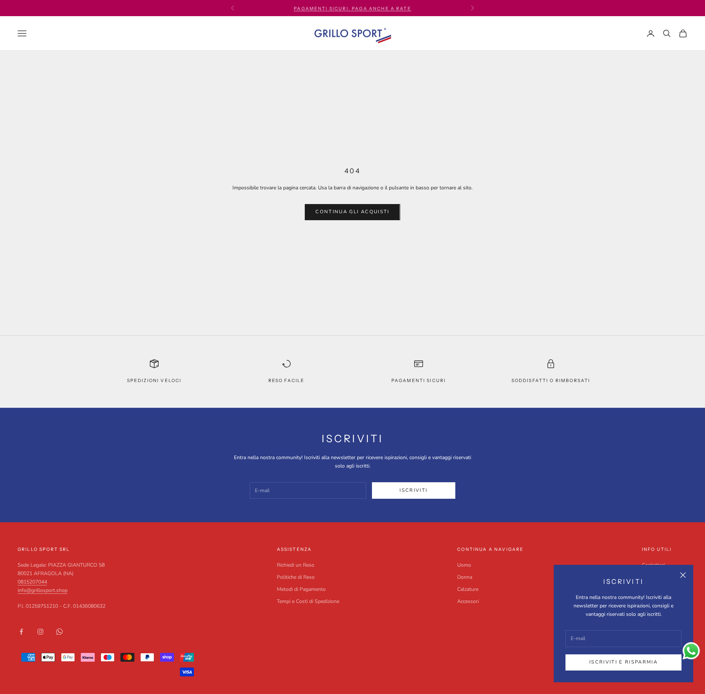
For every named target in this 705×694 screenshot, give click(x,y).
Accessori (468, 601)
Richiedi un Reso (295, 565)
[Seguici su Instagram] (40, 631)
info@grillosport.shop (43, 590)
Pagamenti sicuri (418, 380)
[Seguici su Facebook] (21, 631)
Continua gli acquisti (352, 211)
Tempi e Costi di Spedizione (308, 601)
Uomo (464, 565)
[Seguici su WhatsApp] (59, 631)
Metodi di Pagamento (301, 589)
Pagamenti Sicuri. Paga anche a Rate (352, 8)
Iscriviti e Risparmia (623, 662)
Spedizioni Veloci (154, 380)
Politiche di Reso (296, 577)
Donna (464, 577)
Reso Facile (286, 380)
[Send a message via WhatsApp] (691, 651)
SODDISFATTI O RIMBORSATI (550, 380)
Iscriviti (413, 490)
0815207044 (32, 581)
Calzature (467, 589)
